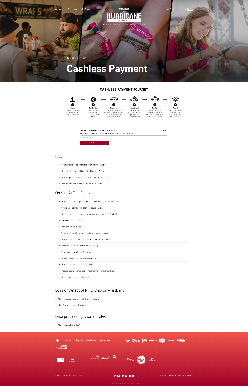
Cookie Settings (187, 375)
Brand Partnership (78, 375)
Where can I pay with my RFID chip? (76, 252)
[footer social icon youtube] (118, 376)
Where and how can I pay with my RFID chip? (80, 246)
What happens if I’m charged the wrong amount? (81, 258)
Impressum (162, 375)
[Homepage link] (124, 21)
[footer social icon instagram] (123, 376)
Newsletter (58, 375)
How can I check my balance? (73, 227)
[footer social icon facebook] (115, 376)
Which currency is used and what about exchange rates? (85, 239)
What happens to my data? (69, 325)
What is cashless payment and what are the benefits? (83, 165)
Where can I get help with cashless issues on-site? (82, 208)
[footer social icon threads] (126, 376)
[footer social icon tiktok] (130, 376)
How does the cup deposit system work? (78, 264)
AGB (179, 375)
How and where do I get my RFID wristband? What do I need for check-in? (92, 201)
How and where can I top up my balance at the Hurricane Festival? (89, 214)
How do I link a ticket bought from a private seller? (82, 184)
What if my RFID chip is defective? (72, 305)
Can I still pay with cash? (71, 220)
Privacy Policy (172, 375)
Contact (65, 375)
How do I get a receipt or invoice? (75, 277)
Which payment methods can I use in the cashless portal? (85, 177)
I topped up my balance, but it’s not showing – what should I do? (88, 271)
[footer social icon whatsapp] (133, 376)
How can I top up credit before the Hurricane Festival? (83, 171)
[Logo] (60, 360)
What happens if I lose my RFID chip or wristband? (79, 299)
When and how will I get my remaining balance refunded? (85, 233)
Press (70, 375)
